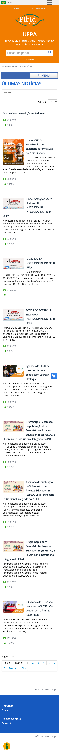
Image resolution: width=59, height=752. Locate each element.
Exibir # (43, 102)
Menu (45, 75)
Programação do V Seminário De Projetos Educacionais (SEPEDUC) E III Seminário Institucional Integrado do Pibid (29, 550)
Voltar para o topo (47, 689)
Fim (24, 668)
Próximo (13, 668)
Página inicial (7, 66)
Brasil (10, 2)
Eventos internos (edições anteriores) (23, 113)
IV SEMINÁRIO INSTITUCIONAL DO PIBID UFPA (40, 263)
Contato (30, 59)
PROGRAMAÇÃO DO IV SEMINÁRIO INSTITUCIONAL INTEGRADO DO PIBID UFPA (27, 207)
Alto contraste (37, 8)
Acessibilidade (20, 8)
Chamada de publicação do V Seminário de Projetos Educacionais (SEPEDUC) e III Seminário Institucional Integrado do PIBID (28, 490)
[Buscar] (50, 53)
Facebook (6, 723)
